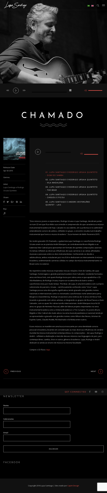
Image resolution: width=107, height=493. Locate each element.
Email (5, 432)
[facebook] (90, 392)
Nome (6, 405)
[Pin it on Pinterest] (17, 202)
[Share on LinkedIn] (21, 202)
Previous (16, 371)
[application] (53, 90)
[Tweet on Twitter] (8, 202)
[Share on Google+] (12, 202)
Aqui (48, 349)
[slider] (95, 90)
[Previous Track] (7, 90)
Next (93, 371)
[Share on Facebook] (4, 202)
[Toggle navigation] (103, 5)
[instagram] (103, 392)
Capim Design (73, 485)
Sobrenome (8, 419)
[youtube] (96, 392)
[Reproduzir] (16, 90)
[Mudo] (85, 90)
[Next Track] (24, 90)
